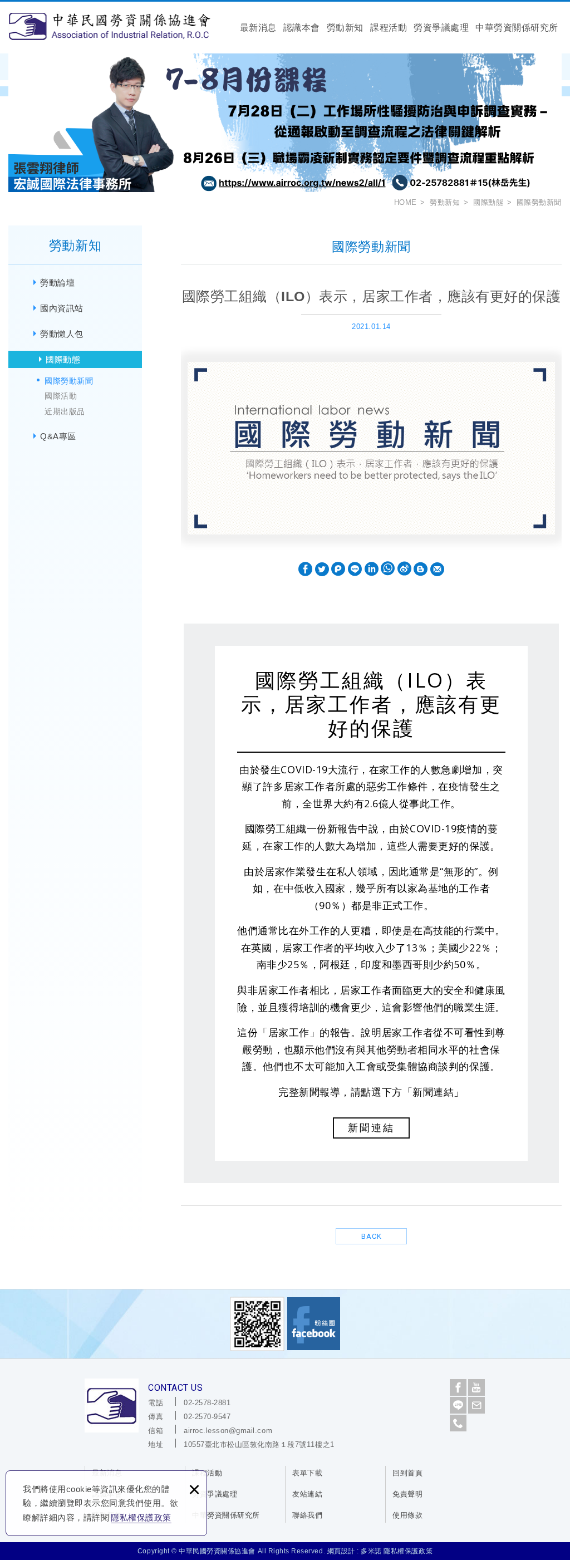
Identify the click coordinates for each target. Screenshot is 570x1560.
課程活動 (388, 27)
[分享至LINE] (355, 569)
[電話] (458, 1423)
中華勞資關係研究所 (516, 27)
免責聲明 (407, 1494)
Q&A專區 (58, 436)
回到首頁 (407, 1473)
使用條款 (407, 1515)
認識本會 (301, 27)
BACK (371, 1236)
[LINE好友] (458, 1405)
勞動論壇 (57, 282)
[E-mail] (476, 1405)
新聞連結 (371, 1128)
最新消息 (258, 27)
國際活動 (61, 395)
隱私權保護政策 (141, 1517)
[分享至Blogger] (421, 569)
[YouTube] (476, 1387)
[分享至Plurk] (338, 569)
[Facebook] (458, 1387)
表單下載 (307, 1473)
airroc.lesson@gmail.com (228, 1430)
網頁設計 (341, 1551)
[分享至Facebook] (305, 569)
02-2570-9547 (207, 1416)
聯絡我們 (307, 1515)
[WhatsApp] (388, 569)
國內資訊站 (61, 308)
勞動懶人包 (61, 334)
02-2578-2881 (207, 1403)
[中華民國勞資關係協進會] (109, 26)
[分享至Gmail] (437, 569)
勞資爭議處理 (441, 27)
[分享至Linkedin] (372, 569)
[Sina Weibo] (404, 569)
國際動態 (63, 359)
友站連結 (307, 1494)
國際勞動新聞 (69, 380)
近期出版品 (65, 411)
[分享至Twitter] (322, 569)
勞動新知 (345, 27)
